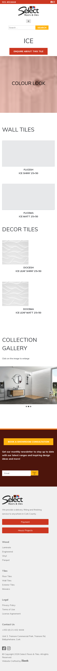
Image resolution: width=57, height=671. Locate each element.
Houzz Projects (25, 530)
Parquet (6, 560)
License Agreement (11, 613)
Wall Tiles (6, 580)
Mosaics (6, 589)
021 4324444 (9, 2)
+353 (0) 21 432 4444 (13, 630)
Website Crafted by (11, 661)
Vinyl (4, 556)
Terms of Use (8, 609)
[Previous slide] (2, 385)
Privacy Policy (9, 605)
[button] (28, 385)
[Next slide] (55, 385)
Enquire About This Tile (28, 51)
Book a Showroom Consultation (28, 441)
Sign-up (34, 473)
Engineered (7, 551)
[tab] (26, 406)
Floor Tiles (7, 576)
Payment (25, 522)
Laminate (6, 547)
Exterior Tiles (8, 584)
